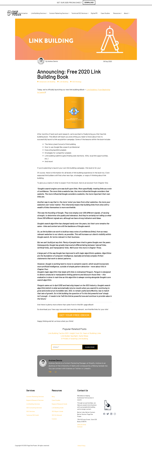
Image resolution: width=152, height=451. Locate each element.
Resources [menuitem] (117, 13)
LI (55, 372)
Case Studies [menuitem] (105, 13)
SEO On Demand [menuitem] (57, 415)
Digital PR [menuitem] (94, 13)
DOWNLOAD (89, 2)
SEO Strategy (76, 82)
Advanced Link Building (47, 82)
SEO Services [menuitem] (30, 411)
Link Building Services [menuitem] (38, 13)
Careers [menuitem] (54, 419)
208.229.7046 (81, 424)
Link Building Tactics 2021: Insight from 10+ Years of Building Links (74, 333)
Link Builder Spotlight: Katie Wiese (74, 336)
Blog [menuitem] (53, 396)
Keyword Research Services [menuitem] (35, 400)
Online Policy (81, 445)
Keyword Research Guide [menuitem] (59, 404)
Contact (80, 427)
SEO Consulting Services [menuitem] (34, 408)
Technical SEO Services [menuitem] (79, 13)
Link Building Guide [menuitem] (57, 408)
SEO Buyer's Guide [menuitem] (57, 411)
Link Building (63, 82)
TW (50, 372)
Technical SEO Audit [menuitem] (32, 415)
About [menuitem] (126, 13)
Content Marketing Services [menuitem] (58, 13)
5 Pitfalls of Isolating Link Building (74, 338)
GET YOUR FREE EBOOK (74, 315)
